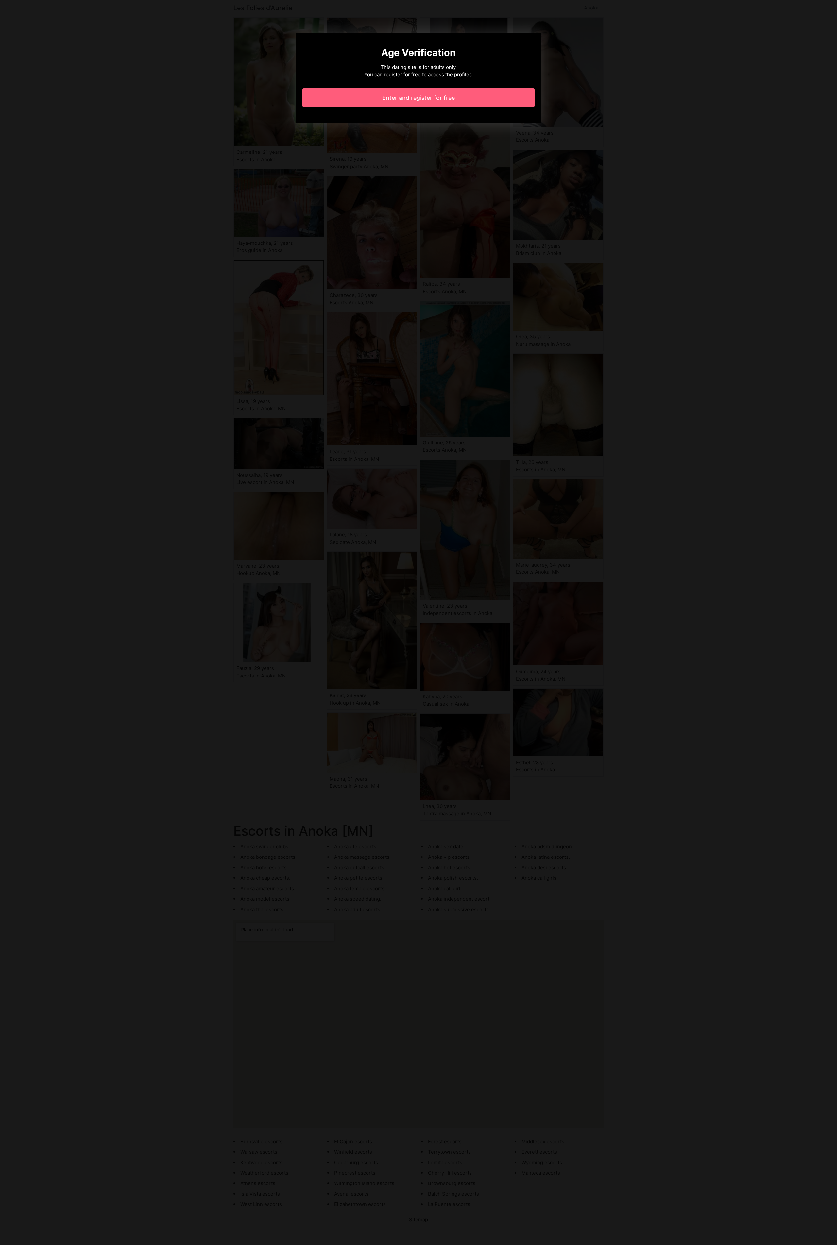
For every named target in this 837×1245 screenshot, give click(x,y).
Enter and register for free (418, 97)
